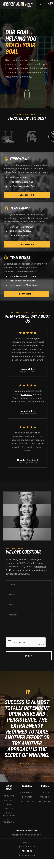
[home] (18, 4)
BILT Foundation (9, 821)
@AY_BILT (26, 394)
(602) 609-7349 (27, 847)
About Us (9, 796)
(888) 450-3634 (27, 855)
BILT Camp (27, 797)
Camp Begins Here (9, 814)
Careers (9, 809)
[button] (40, 4)
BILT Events (27, 801)
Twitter (44, 793)
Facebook (45, 797)
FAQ (9, 804)
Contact (9, 800)
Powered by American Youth (27, 835)
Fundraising (26, 793)
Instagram (45, 801)
